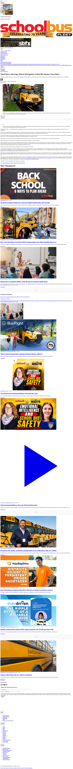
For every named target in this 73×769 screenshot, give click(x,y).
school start (18, 162)
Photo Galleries (13, 64)
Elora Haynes (9, 587)
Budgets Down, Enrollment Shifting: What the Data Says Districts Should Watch (23, 281)
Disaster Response (3, 53)
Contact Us (37, 65)
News (7, 50)
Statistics (26, 64)
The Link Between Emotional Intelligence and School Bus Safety (19, 393)
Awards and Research (45, 64)
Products (17, 64)
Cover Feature (3, 50)
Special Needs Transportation (5, 62)
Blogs (6, 64)
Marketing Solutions (6, 759)
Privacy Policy (51, 65)
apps (4, 162)
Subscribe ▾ (3, 3)
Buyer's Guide (56, 64)
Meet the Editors (11, 65)
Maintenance (2, 57)
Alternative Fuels (3, 51)
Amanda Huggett (10, 351)
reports (8, 152)
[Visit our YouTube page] (4, 685)
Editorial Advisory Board (18, 65)
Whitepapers (30, 64)
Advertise (41, 65)
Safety (1, 60)
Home (1, 71)
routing (15, 162)
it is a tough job (48, 157)
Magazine (20, 64)
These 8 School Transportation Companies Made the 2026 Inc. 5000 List (21, 354)
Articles (9, 50)
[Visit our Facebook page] (1, 685)
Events (34, 64)
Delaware (6, 162)
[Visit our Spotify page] (6, 685)
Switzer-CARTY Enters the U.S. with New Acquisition (16, 675)
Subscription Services (4, 65)
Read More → (3, 246)
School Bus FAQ (46, 65)
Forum (40, 64)
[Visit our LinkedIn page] (2, 685)
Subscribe (3, 70)
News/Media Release (10, 239)
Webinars (37, 64)
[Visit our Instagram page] (5, 685)
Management (2, 58)
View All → (2, 680)
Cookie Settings (65, 65)
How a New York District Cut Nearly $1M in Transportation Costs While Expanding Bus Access (28, 242)
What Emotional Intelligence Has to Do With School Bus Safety (18, 505)
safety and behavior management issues (32, 158)
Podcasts (23, 64)
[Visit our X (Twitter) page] (3, 685)
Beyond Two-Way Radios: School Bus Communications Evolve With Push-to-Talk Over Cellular (28, 550)
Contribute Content (26, 65)
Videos (8, 64)
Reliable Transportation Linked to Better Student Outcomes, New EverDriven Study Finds (26, 629)
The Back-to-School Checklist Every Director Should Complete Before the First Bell (25, 202)
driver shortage (11, 162)
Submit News (32, 65)
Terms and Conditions (58, 65)
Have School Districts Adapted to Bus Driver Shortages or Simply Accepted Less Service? (26, 590)
